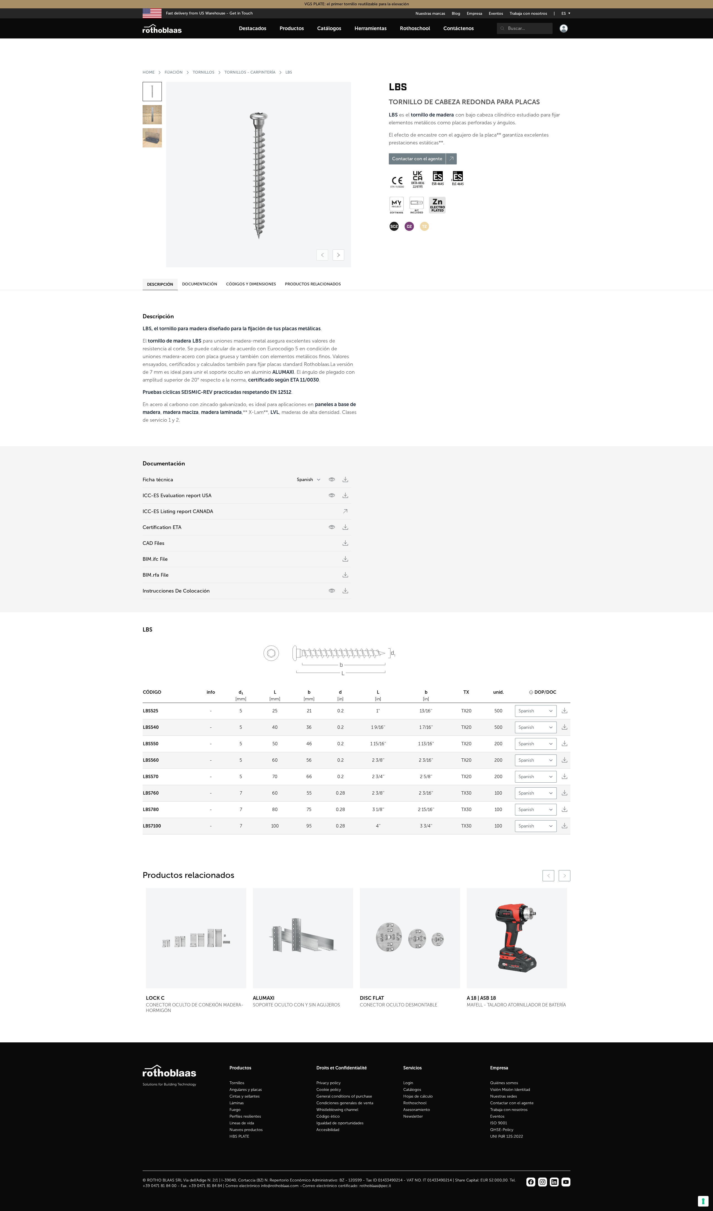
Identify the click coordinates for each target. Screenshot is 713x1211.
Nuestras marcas (430, 13)
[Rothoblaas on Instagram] (554, 1182)
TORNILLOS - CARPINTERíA (249, 72)
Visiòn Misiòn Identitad (510, 1090)
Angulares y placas (245, 1090)
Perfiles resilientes (245, 1116)
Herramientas (371, 28)
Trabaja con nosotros (528, 13)
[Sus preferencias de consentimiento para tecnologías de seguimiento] (703, 1201)
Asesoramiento (416, 1110)
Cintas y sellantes (244, 1096)
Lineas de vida (241, 1123)
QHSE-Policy (501, 1130)
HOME (149, 72)
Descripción (160, 284)
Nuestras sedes (503, 1096)
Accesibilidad (327, 1130)
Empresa (474, 13)
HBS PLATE (239, 1136)
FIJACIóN (174, 72)
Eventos (496, 13)
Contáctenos (458, 28)
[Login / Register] (563, 28)
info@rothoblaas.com (280, 1186)
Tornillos (236, 1083)
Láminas (236, 1103)
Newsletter (413, 1116)
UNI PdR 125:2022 (506, 1136)
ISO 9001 (498, 1123)
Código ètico (328, 1116)
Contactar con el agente (512, 1103)
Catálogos (412, 1090)
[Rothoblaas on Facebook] (530, 1182)
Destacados (252, 28)
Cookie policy (328, 1090)
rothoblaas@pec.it (375, 1186)
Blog (456, 13)
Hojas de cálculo (418, 1096)
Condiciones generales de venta (344, 1103)
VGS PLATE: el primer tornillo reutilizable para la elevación (356, 4)
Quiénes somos (504, 1083)
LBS (288, 72)
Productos (292, 28)
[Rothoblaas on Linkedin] (542, 1182)
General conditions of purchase (344, 1096)
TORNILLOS (203, 72)
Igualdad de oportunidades (339, 1123)
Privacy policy (328, 1083)
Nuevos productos (246, 1130)
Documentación (199, 284)
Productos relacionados (313, 284)
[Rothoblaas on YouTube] (565, 1182)
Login (408, 1083)
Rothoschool (414, 1103)
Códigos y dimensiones (251, 284)
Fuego (235, 1110)
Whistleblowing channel (337, 1110)
